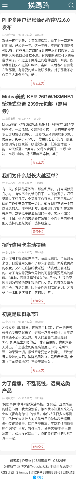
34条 (41, 183)
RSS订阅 (7, 472)
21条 (41, 398)
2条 (39, 118)
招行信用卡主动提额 (24, 245)
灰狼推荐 (10, 118)
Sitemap (22, 472)
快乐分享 (10, 35)
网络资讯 (10, 398)
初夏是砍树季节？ (21, 314)
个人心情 (10, 183)
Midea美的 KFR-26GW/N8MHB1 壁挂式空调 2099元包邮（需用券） (37, 104)
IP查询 (26, 460)
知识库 (14, 460)
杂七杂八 (10, 252)
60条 (41, 35)
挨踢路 (38, 5)
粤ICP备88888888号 (45, 472)
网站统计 (69, 472)
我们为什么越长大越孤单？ (31, 175)
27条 (41, 321)
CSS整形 (59, 460)
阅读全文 (38, 83)
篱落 (63, 466)
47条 (41, 252)
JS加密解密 (42, 460)
